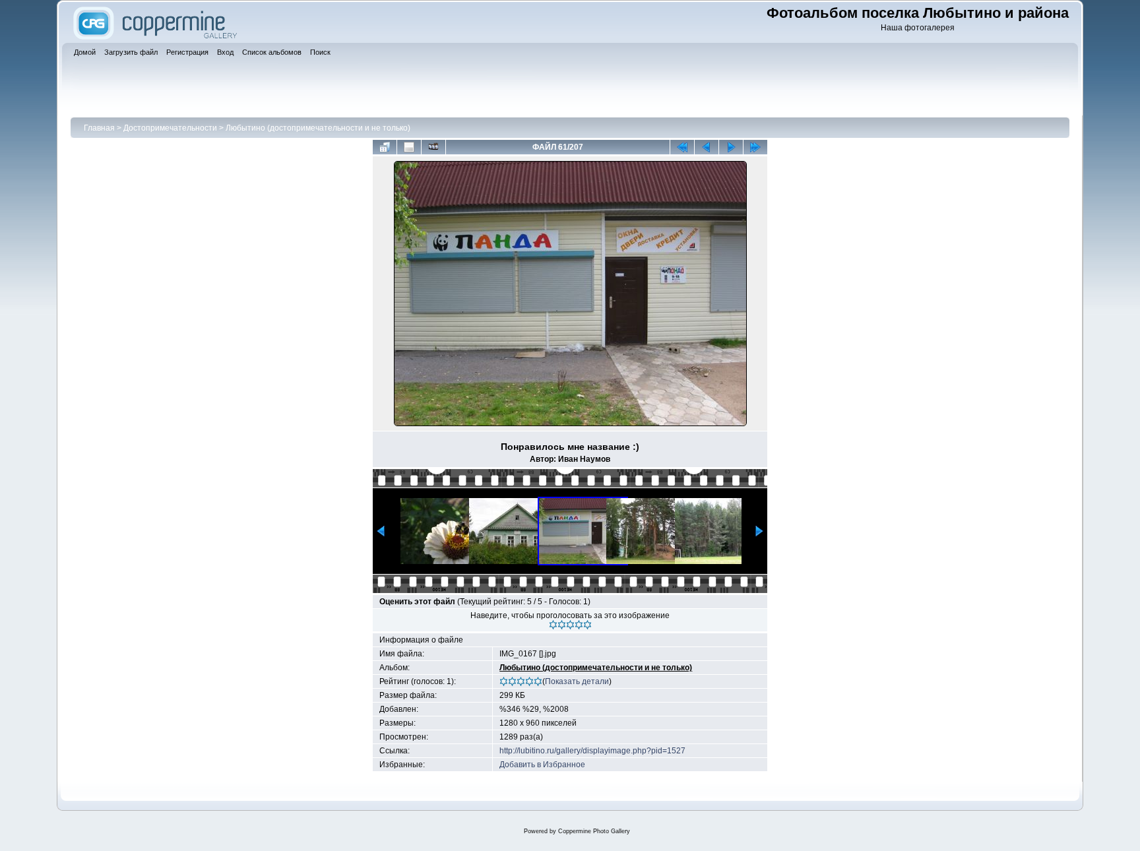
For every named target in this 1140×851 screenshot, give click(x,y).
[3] (570, 624)
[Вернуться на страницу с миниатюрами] (384, 147)
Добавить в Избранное (542, 764)
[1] (553, 624)
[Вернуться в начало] (682, 147)
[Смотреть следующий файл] (731, 147)
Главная (99, 128)
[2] (561, 624)
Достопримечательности (170, 128)
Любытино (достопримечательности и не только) (318, 128)
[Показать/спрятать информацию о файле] (409, 147)
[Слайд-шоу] (433, 147)
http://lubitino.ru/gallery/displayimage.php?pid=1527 (592, 750)
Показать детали (577, 681)
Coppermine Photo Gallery (594, 831)
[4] (579, 624)
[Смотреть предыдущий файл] (706, 147)
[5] (587, 624)
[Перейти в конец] (755, 147)
